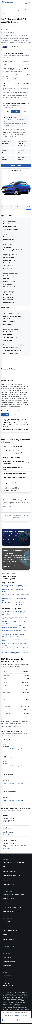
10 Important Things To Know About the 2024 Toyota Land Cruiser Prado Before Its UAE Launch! (14, 613)
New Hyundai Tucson (22, 594)
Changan (17, 10)
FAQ (28, 207)
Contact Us (6, 953)
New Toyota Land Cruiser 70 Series (7, 586)
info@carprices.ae (8, 983)
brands (10, 10)
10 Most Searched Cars (9, 867)
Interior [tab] (14, 414)
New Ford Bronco (21, 598)
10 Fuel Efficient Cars (9, 880)
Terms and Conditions (9, 961)
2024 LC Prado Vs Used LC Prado (12, 907)
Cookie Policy (7, 965)
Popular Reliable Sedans (10, 930)
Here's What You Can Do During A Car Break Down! (15, 640)
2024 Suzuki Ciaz (8, 740)
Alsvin (24, 10)
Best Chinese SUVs (8, 939)
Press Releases (7, 975)
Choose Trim (5, 44)
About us (5, 949)
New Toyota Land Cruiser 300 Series (21, 586)
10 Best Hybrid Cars (8, 884)
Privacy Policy (7, 957)
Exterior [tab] (5, 414)
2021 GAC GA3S (8, 774)
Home (3, 10)
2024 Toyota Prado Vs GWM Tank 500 (14, 894)
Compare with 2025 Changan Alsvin (13, 749)
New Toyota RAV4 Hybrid (7, 590)
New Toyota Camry (8, 594)
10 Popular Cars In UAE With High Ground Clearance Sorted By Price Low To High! (14, 626)
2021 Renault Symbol (9, 791)
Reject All (19, 1020)
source (20, 107)
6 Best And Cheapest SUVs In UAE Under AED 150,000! (15, 644)
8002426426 (6, 822)
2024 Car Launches (8, 935)
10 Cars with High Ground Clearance (13, 862)
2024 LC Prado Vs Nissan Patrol (12, 912)
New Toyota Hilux (21, 590)
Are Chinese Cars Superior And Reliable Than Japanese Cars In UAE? (15, 653)
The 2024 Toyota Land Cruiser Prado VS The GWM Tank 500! (15, 618)
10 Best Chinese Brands (9, 871)
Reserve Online (16, 165)
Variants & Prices (17, 207)
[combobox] (16, 47)
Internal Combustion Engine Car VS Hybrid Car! (14, 631)
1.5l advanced (7, 14)
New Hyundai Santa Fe (8, 599)
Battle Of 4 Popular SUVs (10, 898)
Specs (4, 207)
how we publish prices (15, 40)
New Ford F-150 (6, 603)
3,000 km (24, 111)
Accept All (7, 1020)
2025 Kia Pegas (8, 757)
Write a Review (7, 506)
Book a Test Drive (16, 170)
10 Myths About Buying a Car (11, 875)
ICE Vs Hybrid (6, 921)
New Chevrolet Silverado (20, 603)
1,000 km (6, 111)
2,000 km (15, 111)
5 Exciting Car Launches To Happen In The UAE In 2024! (14, 622)
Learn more (15, 1015)
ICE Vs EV (5, 926)
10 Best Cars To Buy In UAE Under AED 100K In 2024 (15, 648)
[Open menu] (29, 3)
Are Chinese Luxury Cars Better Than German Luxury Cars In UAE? (13, 635)
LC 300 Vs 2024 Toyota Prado (11, 903)
